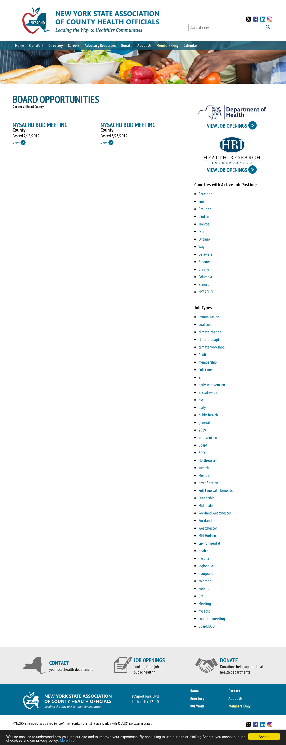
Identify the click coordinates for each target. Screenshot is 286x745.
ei (199, 377)
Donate (126, 45)
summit (204, 467)
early (202, 407)
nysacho (204, 611)
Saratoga (205, 194)
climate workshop (211, 347)
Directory (55, 45)
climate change (209, 332)
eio (200, 400)
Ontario (204, 239)
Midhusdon (206, 505)
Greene (203, 269)
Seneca (203, 284)
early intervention (211, 384)
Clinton (203, 216)
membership (207, 362)
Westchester (207, 528)
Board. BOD (206, 626)
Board (202, 445)
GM (200, 596)
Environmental (209, 543)
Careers (74, 45)
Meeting (204, 603)
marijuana (206, 573)
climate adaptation (212, 339)
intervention (207, 437)
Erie (201, 201)
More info (67, 740)
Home (19, 45)
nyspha (203, 558)
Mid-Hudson (207, 535)
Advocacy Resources (100, 45)
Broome (204, 261)
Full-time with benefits (215, 490)
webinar (204, 588)
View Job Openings (230, 125)
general (204, 422)
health (203, 550)
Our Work (36, 45)
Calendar (190, 45)
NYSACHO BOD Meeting (40, 125)
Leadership (206, 498)
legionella (205, 566)
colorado (204, 581)
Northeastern (208, 460)
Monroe (204, 224)
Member (204, 475)
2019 (202, 430)
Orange (203, 231)
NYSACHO (205, 292)
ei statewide (207, 392)
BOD (201, 452)
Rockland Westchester (214, 513)
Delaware (205, 254)
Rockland (205, 520)
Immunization (208, 317)
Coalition (205, 324)
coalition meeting (211, 618)
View (18, 142)
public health (208, 415)
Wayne (203, 246)
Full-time (205, 369)
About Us (144, 45)
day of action (208, 483)
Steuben (204, 209)
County (19, 130)
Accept (264, 736)
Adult (202, 354)
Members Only (167, 45)
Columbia (205, 277)
